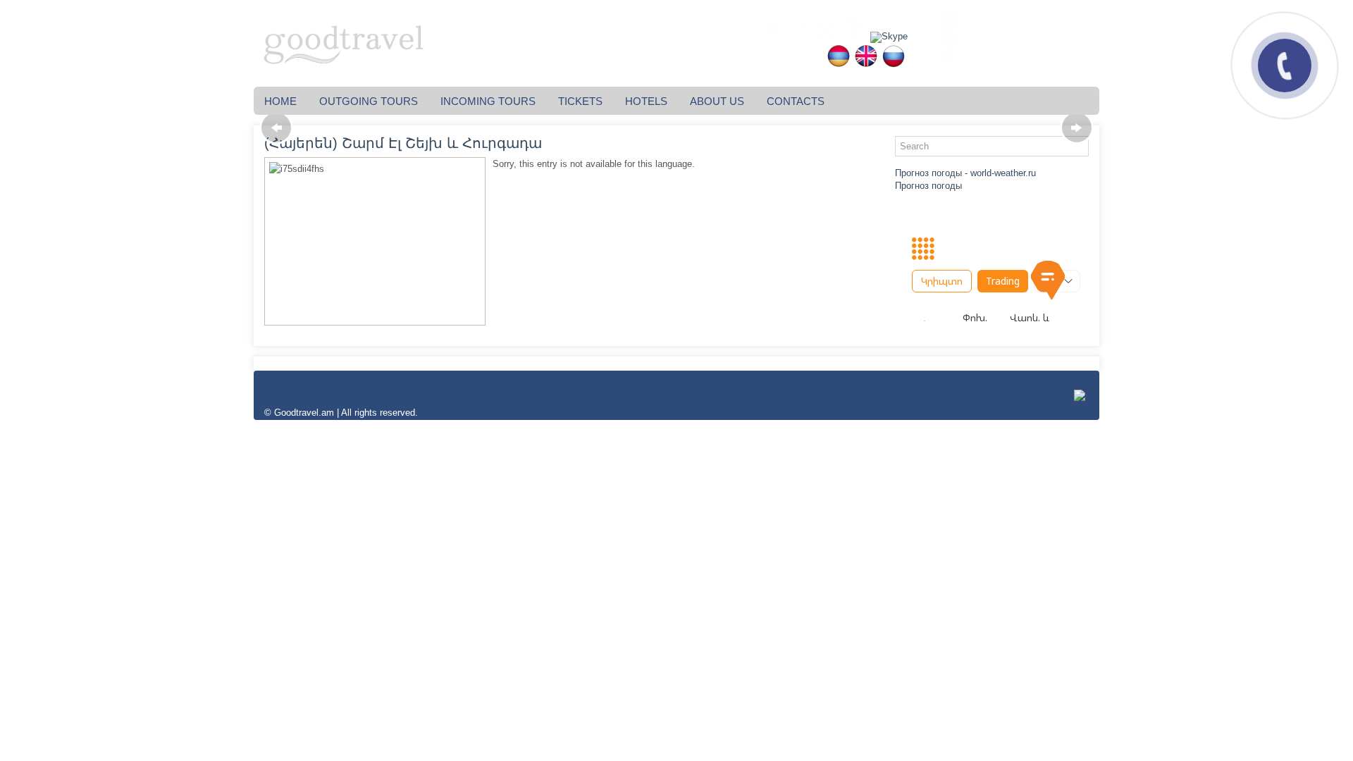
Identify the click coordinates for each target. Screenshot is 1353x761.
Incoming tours (488, 101)
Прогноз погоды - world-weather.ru (965, 173)
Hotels (646, 101)
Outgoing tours (368, 101)
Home (280, 101)
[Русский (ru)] (891, 64)
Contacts (795, 101)
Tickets (580, 101)
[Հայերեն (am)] (836, 64)
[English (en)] (864, 64)
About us (717, 101)
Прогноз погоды (928, 185)
